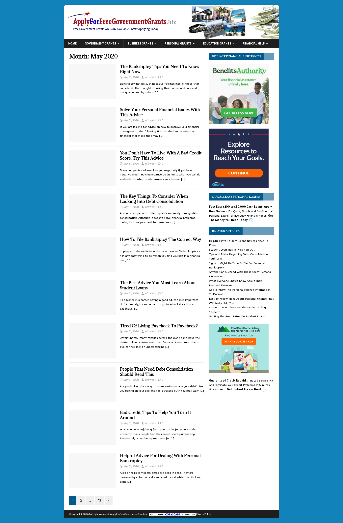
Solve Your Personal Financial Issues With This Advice (160, 112)
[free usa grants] (239, 186)
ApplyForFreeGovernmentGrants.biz (129, 514)
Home (72, 43)
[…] (156, 92)
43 (99, 500)
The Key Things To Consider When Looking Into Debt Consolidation (154, 199)
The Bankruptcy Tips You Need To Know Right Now (159, 69)
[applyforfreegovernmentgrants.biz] (171, 37)
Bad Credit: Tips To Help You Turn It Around (155, 415)
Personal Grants (178, 43)
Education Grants (217, 43)
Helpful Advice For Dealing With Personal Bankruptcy (160, 458)
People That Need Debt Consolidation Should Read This (156, 371)
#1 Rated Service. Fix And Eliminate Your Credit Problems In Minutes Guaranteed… (241, 385)
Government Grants (100, 43)
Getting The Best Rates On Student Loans (237, 316)
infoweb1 (150, 77)
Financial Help (254, 43)
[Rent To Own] (239, 371)
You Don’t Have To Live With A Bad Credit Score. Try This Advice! (160, 155)
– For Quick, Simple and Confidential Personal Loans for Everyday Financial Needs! (241, 213)
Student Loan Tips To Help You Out (232, 249)
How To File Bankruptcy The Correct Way (160, 239)
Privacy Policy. (203, 514)
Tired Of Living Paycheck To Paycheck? (159, 325)
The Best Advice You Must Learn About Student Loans (158, 285)
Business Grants (140, 43)
